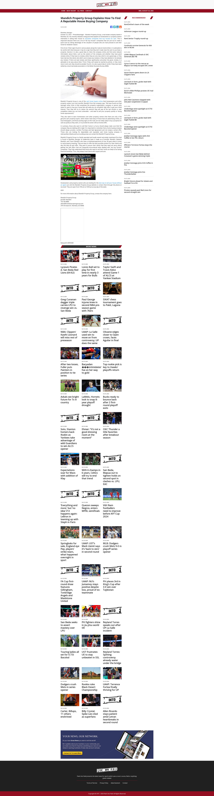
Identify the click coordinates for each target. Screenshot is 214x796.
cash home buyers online (94, 101)
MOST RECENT (71, 11)
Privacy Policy (104, 783)
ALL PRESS (80, 11)
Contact (125, 783)
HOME (63, 11)
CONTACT (88, 11)
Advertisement (115, 783)
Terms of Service (92, 783)
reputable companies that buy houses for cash (100, 39)
